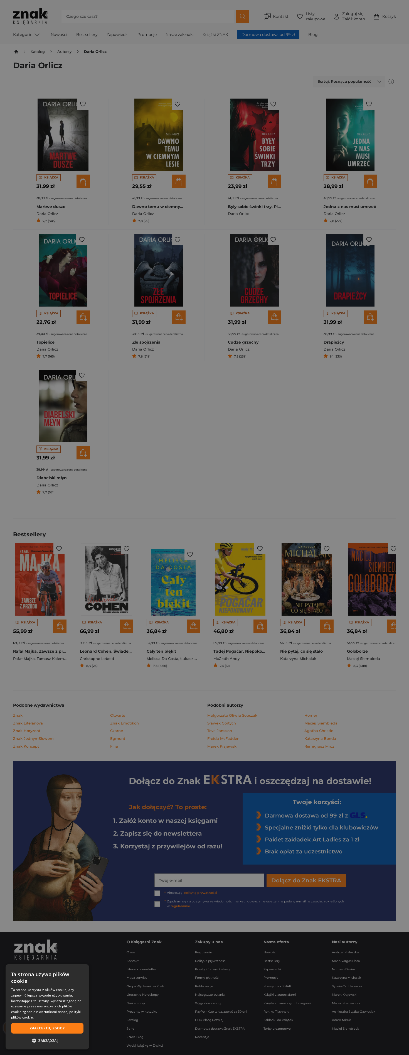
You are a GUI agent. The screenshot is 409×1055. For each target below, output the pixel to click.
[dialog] (47, 1006)
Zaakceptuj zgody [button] (47, 1028)
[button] (47, 1040)
